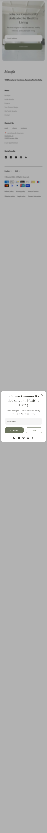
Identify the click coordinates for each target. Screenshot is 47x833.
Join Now (14, 430)
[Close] (42, 395)
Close (34, 430)
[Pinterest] (28, 438)
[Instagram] (14, 438)
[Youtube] (23, 438)
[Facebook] (19, 438)
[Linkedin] (32, 438)
